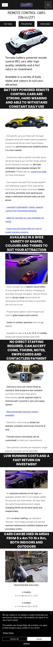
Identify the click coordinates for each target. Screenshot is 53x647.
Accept (39, 639)
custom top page (38, 171)
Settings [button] (26, 643)
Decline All (14, 639)
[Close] (50, 615)
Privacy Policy (8, 633)
